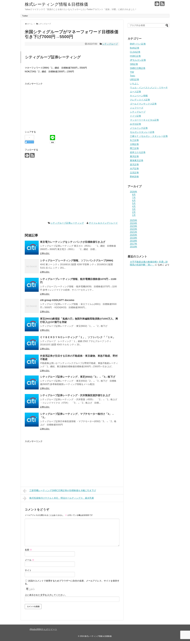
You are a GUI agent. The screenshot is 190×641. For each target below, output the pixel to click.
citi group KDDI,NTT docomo (57, 300)
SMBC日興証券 (137, 68)
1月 (134, 215)
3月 (134, 209)
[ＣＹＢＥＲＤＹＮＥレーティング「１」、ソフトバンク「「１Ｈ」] (32, 343)
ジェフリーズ (136, 108)
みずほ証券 (135, 124)
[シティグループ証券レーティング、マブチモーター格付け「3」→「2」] (32, 420)
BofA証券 (134, 48)
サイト (28, 570)
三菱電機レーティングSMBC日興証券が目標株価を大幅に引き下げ (62, 490)
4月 (134, 206)
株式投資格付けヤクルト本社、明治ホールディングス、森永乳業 (61, 498)
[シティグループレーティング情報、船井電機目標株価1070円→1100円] (32, 285)
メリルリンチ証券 (139, 128)
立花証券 (134, 172)
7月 (134, 197)
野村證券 (134, 176)
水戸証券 (134, 168)
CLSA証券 (135, 52)
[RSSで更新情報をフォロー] (162, 3)
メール (29, 560)
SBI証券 (134, 64)
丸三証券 (134, 140)
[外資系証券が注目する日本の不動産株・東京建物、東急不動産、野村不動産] (32, 362)
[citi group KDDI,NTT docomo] (32, 306)
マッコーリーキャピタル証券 (144, 120)
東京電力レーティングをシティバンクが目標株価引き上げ (72, 242)
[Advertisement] (48, 105)
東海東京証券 (136, 160)
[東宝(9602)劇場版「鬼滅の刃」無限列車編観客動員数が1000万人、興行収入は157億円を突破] (32, 324)
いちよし (134, 83)
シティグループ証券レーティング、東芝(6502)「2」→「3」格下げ (77, 376)
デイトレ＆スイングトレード (103, 223)
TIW (132, 72)
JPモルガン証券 (138, 60)
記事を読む (45, 253)
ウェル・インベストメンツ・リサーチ (149, 87)
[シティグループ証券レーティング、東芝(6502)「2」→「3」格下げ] (32, 382)
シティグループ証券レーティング (67, 223)
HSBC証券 (135, 56)
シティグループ (110, 44)
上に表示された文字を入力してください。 (46, 595)
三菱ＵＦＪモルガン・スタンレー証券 (149, 136)
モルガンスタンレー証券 (142, 132)
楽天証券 (134, 164)
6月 (134, 200)
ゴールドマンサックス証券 (143, 104)
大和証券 (134, 144)
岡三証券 (134, 148)
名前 (28, 550)
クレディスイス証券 (140, 100)
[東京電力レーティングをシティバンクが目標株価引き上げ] (32, 248)
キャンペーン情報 (139, 96)
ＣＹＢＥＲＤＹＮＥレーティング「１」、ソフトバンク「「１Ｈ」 (77, 337)
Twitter (25, 16)
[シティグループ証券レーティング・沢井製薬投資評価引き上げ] (32, 401)
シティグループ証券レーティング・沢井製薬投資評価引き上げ (75, 395)
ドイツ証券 (135, 116)
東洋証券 (134, 156)
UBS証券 (134, 79)
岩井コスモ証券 (137, 152)
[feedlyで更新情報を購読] (157, 3)
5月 (134, 203)
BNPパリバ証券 (138, 44)
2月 (134, 212)
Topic (132, 76)
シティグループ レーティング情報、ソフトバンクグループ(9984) (76, 260)
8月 (134, 194)
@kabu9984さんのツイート (43, 629)
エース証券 (135, 91)
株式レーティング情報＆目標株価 (56, 4)
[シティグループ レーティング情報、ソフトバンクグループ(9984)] (32, 266)
